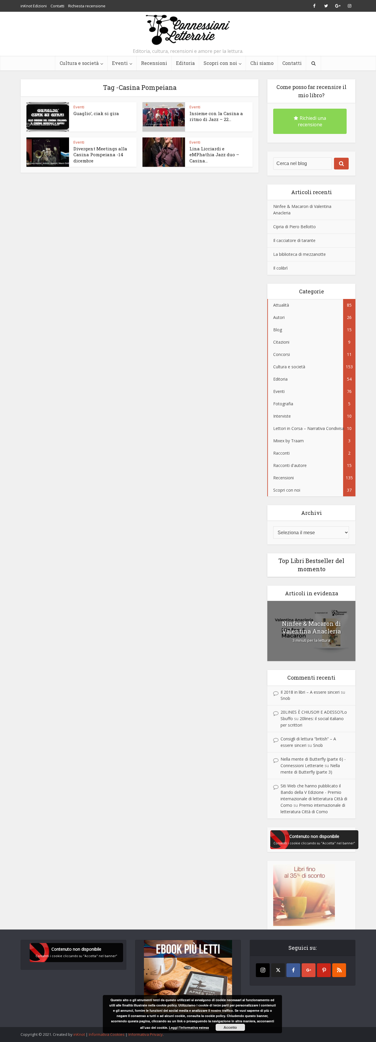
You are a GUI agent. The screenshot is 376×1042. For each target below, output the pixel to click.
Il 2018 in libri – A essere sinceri (310, 692)
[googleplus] (308, 970)
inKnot (79, 1034)
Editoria (185, 63)
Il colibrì (280, 268)
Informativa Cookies (107, 1034)
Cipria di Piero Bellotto (294, 226)
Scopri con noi (220, 63)
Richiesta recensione (86, 6)
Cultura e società (79, 63)
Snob (285, 698)
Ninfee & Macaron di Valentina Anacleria (311, 627)
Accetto (230, 1027)
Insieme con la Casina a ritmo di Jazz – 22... (216, 116)
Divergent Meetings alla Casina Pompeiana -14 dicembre (100, 155)
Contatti (57, 6)
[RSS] (339, 970)
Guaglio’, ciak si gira (96, 113)
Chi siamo (261, 63)
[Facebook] (293, 970)
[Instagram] (263, 970)
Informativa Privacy (145, 1034)
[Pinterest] (324, 970)
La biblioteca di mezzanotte (299, 254)
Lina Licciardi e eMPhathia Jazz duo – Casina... (214, 155)
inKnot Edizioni (34, 6)
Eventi (120, 63)
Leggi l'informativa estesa (189, 1027)
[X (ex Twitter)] (278, 970)
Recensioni (154, 63)
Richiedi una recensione (312, 121)
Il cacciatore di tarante (294, 240)
